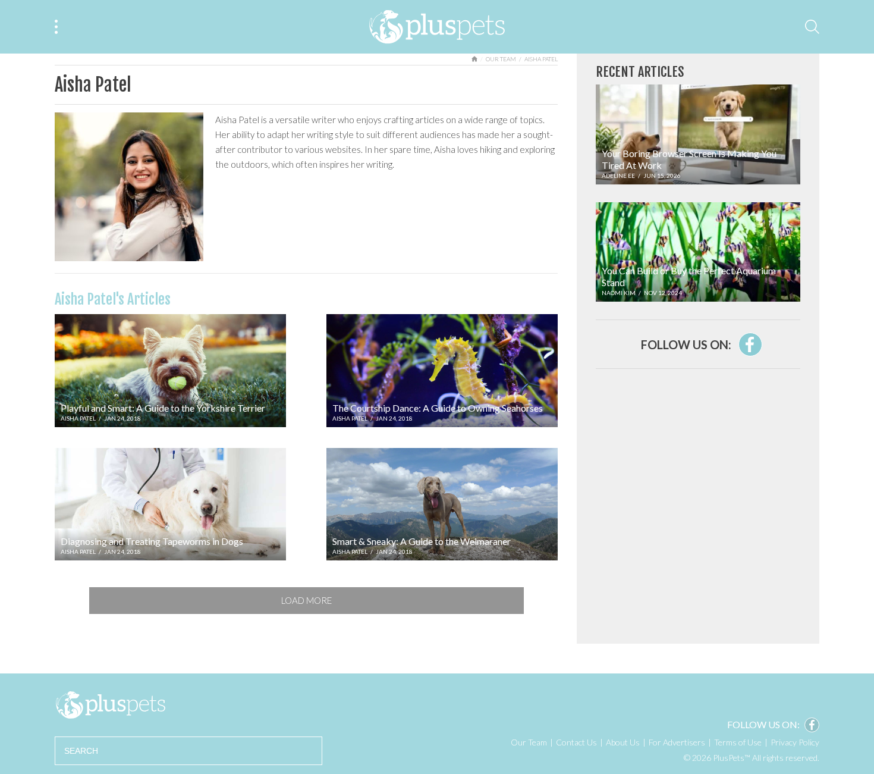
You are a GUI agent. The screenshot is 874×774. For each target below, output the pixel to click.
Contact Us (576, 742)
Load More (306, 600)
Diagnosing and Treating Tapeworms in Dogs (152, 541)
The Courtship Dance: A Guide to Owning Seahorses (437, 407)
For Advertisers (677, 742)
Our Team (501, 59)
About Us (623, 742)
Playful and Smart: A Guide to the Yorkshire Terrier (163, 407)
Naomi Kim (619, 292)
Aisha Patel (78, 418)
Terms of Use (738, 742)
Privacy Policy (795, 742)
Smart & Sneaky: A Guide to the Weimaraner (421, 541)
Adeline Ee (618, 175)
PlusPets (110, 705)
